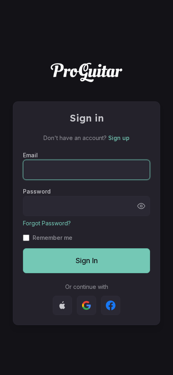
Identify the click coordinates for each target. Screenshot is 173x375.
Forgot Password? (47, 223)
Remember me (52, 237)
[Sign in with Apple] (62, 305)
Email (30, 155)
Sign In (87, 260)
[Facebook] (110, 305)
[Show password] (141, 206)
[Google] (86, 305)
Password (37, 191)
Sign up (119, 137)
